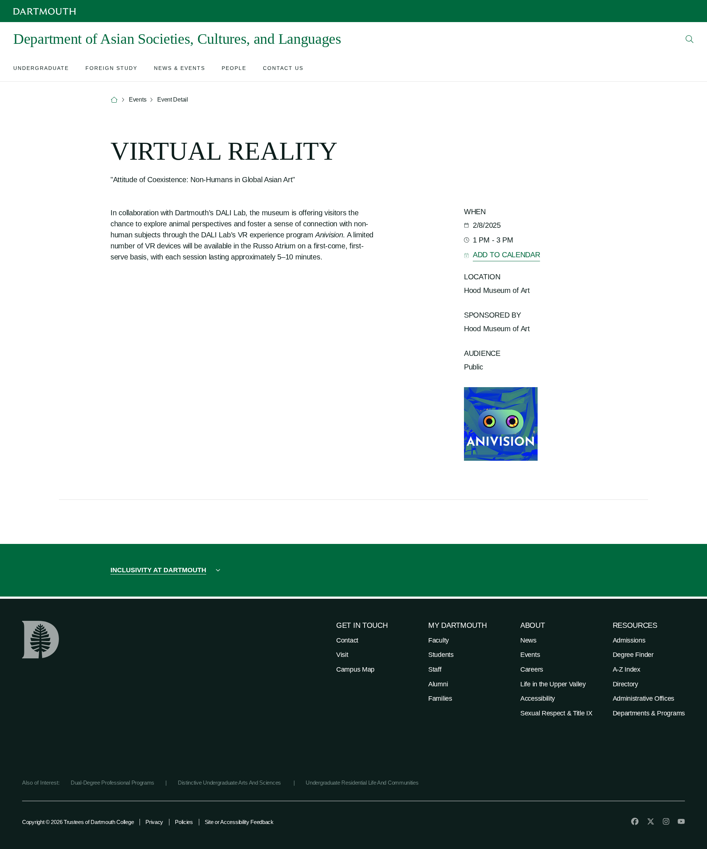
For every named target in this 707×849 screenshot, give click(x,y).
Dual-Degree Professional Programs (112, 782)
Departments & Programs (649, 713)
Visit (342, 654)
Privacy (154, 822)
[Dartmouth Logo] (44, 11)
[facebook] (635, 821)
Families (440, 698)
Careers (531, 669)
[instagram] (666, 821)
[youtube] (681, 821)
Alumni (438, 684)
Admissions (629, 640)
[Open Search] (690, 39)
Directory (625, 684)
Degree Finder (633, 654)
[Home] (114, 99)
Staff (435, 669)
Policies (184, 822)
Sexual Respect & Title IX (556, 713)
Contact (347, 640)
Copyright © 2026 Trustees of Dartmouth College (78, 822)
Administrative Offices (643, 698)
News (528, 640)
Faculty (438, 640)
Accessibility (537, 698)
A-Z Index (626, 669)
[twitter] (650, 821)
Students (441, 654)
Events (530, 654)
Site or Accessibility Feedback (239, 822)
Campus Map (355, 669)
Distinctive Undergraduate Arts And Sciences (230, 782)
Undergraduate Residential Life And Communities (362, 782)
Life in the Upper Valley (553, 684)
